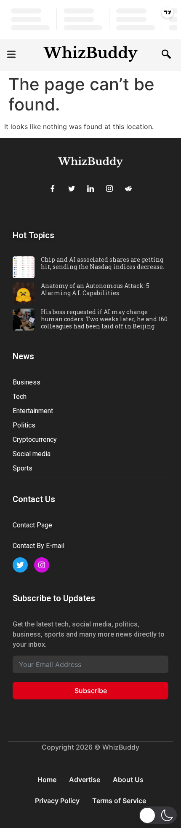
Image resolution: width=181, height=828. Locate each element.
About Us (128, 779)
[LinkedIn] (90, 188)
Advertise (84, 779)
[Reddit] (128, 188)
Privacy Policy (57, 800)
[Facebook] (52, 188)
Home (46, 779)
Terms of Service (119, 800)
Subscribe (91, 690)
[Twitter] (71, 188)
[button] (11, 55)
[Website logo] (90, 55)
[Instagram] (109, 188)
